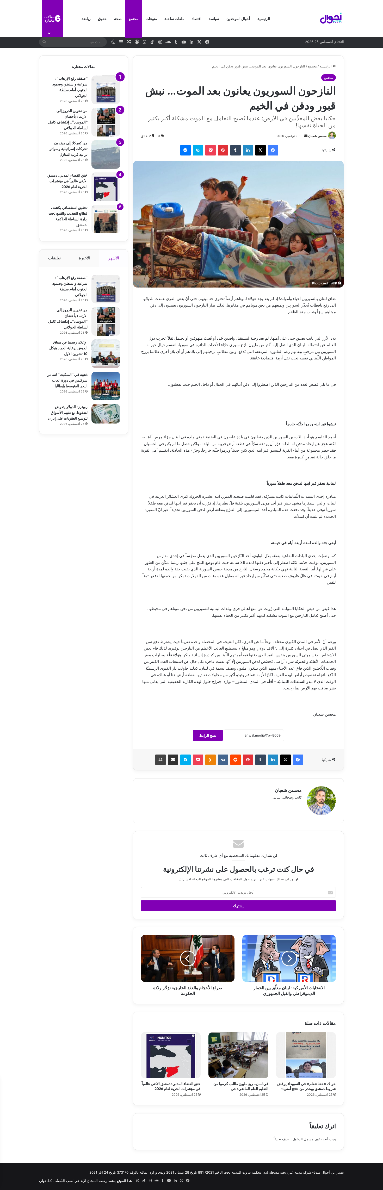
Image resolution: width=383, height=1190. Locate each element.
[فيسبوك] (273, 150)
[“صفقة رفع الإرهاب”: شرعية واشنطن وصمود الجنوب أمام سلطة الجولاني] (105, 90)
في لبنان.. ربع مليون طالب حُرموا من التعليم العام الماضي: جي (240, 1086)
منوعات (151, 18)
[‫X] (260, 150)
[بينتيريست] (223, 150)
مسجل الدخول (303, 1139)
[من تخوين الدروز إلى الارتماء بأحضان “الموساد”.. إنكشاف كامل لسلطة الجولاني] (105, 122)
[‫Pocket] (210, 150)
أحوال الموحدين (238, 18)
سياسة (214, 18)
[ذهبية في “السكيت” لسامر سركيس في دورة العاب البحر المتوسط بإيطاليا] (105, 386)
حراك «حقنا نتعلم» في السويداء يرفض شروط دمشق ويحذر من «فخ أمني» (306, 1086)
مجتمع (133, 18)
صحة (118, 18)
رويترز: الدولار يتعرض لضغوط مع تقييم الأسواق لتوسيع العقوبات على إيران (68, 412)
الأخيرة (84, 258)
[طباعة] (160, 760)
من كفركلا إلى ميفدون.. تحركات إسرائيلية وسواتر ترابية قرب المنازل (69, 148)
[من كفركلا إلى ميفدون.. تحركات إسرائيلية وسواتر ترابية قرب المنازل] (105, 154)
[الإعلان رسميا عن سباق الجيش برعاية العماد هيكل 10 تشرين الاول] (105, 353)
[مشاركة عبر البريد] (173, 760)
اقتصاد (196, 18)
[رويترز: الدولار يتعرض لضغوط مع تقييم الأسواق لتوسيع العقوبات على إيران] (105, 413)
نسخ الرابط (207, 735)
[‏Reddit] (235, 760)
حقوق (102, 18)
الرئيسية (263, 18)
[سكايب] (198, 150)
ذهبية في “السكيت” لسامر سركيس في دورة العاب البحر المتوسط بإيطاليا (67, 379)
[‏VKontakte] (223, 760)
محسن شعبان (317, 136)
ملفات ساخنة (174, 18)
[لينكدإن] (248, 150)
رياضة (86, 18)
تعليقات (54, 258)
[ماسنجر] (185, 150)
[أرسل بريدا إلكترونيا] (305, 136)
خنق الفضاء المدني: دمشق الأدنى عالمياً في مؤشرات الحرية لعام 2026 (171, 1086)
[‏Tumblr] (235, 150)
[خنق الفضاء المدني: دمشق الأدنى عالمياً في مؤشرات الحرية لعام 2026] (171, 1055)
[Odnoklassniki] (210, 760)
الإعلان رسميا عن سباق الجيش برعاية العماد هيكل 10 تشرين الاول (68, 347)
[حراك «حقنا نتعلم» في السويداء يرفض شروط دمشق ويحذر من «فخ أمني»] (306, 1055)
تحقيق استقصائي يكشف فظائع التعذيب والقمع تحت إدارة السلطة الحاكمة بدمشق (68, 215)
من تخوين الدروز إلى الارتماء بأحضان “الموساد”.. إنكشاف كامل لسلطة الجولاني (68, 119)
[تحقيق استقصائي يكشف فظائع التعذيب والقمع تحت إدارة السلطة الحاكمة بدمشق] (105, 219)
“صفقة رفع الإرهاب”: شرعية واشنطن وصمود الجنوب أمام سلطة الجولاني (70, 86)
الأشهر (113, 258)
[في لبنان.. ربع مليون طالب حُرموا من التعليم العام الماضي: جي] (238, 1055)
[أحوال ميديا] (331, 18)
